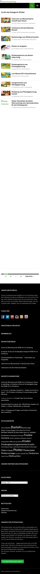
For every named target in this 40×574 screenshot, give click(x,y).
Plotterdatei (29, 450)
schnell (23, 453)
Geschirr (11, 438)
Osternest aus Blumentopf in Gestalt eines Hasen (22, 20)
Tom (2, 410)
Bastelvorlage (26, 428)
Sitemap (4, 512)
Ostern (4, 450)
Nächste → (29, 276)
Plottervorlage (8, 453)
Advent (3, 428)
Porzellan (17, 453)
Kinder (26, 441)
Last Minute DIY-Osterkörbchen (24, 74)
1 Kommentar (25, 76)
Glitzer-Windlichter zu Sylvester (19, 406)
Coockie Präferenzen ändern (12, 561)
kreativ (31, 444)
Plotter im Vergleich (19, 46)
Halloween (17, 438)
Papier (10, 450)
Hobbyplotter (5, 441)
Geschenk (5, 438)
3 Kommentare (27, 60)
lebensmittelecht (25, 447)
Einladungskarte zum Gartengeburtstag (20, 65)
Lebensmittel (16, 447)
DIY (29, 432)
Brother (28, 430)
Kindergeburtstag (9, 444)
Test (27, 453)
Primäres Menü (37, 5)
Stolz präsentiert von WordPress (10, 571)
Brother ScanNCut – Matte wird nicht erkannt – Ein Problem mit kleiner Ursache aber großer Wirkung (20, 392)
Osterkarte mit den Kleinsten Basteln (13, 367)
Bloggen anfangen (6, 430)
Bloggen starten (15, 430)
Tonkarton (34, 453)
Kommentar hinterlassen (28, 23)
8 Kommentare (28, 96)
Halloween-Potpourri (26, 438)
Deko (17, 432)
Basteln (16, 427)
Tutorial (3, 456)
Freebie (28, 435)
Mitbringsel (33, 447)
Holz (11, 441)
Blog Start (22, 430)
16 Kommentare (29, 48)
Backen (8, 428)
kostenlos (22, 444)
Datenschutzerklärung (8, 510)
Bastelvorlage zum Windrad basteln (25, 37)
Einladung (4, 435)
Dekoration (23, 432)
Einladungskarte (13, 435)
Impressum (5, 508)
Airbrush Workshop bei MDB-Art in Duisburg (17, 347)
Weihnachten (15, 456)
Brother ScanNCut (8, 432)
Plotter (18, 450)
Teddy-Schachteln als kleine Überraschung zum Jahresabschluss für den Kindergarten (25, 103)
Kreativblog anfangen (7, 447)
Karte (20, 441)
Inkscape (15, 441)
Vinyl (7, 456)
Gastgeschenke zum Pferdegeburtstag (19, 84)
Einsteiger (21, 435)
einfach (33, 432)
